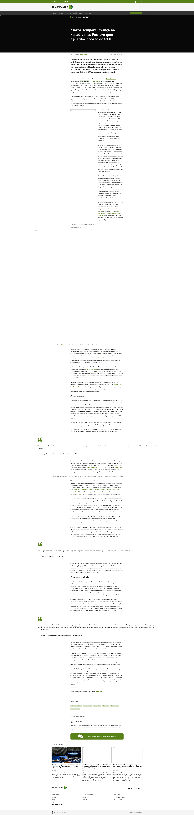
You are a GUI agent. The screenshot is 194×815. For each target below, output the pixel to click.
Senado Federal (62, 344)
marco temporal (87, 705)
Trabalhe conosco (88, 802)
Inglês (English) (118, 799)
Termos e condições (57, 804)
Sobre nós (88, 13)
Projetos (54, 802)
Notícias (54, 13)
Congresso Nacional (76, 705)
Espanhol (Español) (119, 797)
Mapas (61, 13)
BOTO (81, 13)
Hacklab (140, 812)
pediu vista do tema (91, 369)
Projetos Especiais (71, 13)
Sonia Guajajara (92, 467)
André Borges (75, 54)
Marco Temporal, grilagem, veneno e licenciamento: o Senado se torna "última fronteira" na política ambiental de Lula (66, 766)
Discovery (137, 13)
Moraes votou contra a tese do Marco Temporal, (90, 358)
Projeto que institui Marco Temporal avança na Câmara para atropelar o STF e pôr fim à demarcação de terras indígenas (127, 766)
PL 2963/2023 (96, 81)
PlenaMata (84, 54)
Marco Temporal (111, 79)
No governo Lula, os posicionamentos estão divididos (109, 213)
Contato (85, 799)
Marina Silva (118, 467)
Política (85, 17)
